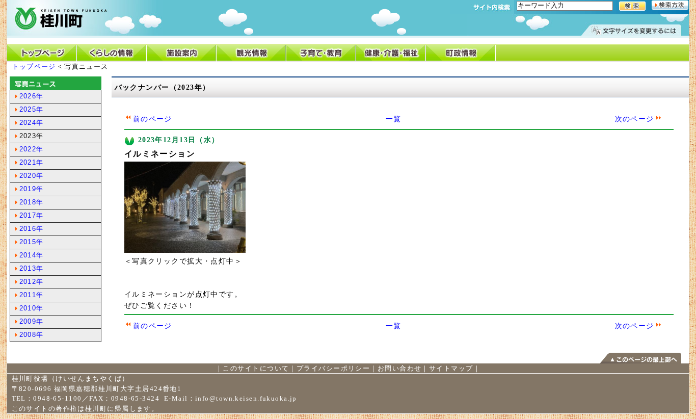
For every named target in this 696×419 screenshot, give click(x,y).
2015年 (31, 242)
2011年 (31, 295)
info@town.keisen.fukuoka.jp (246, 398)
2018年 (31, 202)
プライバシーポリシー (333, 368)
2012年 (31, 281)
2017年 (31, 215)
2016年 (31, 228)
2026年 (31, 96)
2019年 (31, 189)
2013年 (31, 268)
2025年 (31, 109)
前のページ (152, 119)
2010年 (31, 308)
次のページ (634, 119)
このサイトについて (256, 368)
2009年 (31, 321)
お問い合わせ (400, 368)
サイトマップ (451, 368)
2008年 (31, 334)
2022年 (31, 149)
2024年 (31, 122)
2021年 (31, 162)
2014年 (31, 255)
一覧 (393, 119)
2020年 (31, 175)
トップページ (34, 66)
